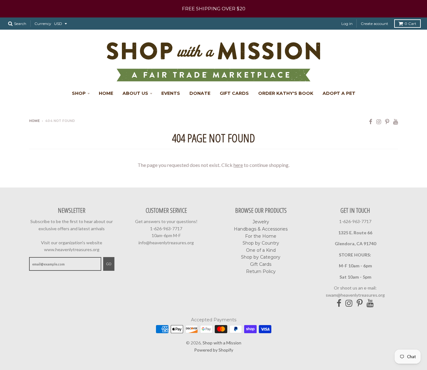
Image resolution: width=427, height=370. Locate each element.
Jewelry (261, 222)
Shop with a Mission (222, 342)
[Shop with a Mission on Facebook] (370, 121)
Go (108, 264)
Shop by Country (261, 243)
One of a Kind (261, 250)
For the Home (260, 236)
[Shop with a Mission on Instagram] (378, 121)
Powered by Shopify (213, 350)
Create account (374, 23)
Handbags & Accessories (261, 229)
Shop (79, 93)
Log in (347, 23)
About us (135, 93)
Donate (199, 93)
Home (106, 93)
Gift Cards (234, 93)
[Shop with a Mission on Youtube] (395, 121)
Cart (410, 23)
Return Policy (261, 271)
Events (170, 93)
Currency (42, 23)
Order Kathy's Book (285, 93)
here (238, 165)
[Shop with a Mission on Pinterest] (387, 121)
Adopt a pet (339, 93)
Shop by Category (260, 257)
